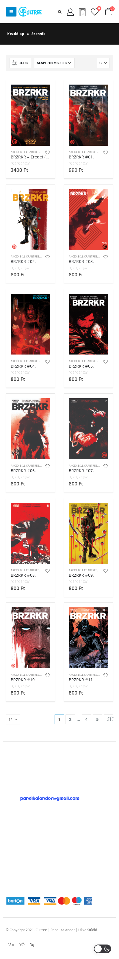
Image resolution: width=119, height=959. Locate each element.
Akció (15, 152)
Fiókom (11, 829)
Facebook (10, 944)
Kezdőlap (15, 33)
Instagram (32, 944)
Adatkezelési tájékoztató (25, 875)
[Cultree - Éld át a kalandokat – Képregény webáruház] (30, 12)
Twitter (21, 944)
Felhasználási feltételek (24, 868)
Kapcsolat (13, 843)
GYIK (10, 836)
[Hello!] (69, 11)
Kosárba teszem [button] (41, 94)
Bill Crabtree (29, 152)
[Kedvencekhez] (47, 152)
